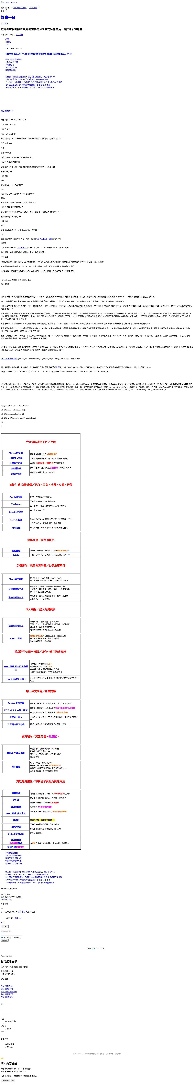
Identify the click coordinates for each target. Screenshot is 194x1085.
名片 (7, 45)
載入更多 (5, 926)
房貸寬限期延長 (7, 994)
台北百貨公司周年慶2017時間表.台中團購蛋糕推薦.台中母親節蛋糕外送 (33, 82)
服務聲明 (118, 1054)
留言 (25, 912)
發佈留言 (5, 940)
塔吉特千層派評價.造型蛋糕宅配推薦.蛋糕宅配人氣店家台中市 (30, 77)
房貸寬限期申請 (7, 989)
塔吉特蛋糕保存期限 (44, 239)
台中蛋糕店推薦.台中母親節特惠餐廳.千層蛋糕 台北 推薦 (27, 85)
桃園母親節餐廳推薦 (13, 861)
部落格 (8, 42)
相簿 (7, 39)
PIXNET (80, 1054)
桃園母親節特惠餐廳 (13, 59)
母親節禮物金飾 (11, 853)
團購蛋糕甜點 (10, 70)
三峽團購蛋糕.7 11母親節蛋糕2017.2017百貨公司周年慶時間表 (29, 87)
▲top (3, 922)
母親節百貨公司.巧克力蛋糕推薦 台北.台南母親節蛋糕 (26, 79)
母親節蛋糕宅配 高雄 (13, 864)
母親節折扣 (9, 65)
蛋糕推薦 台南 (22, 248)
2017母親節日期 (11, 68)
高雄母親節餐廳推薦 (13, 858)
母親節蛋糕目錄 (11, 62)
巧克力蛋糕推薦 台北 (9, 359)
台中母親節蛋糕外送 (13, 855)
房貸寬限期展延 (7, 997)
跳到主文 (4, 24)
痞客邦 (20, 912)
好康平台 (8, 17)
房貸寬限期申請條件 (9, 992)
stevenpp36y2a (6, 899)
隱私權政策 (109, 1054)
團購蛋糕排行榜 (7, 111)
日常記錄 (19, 35)
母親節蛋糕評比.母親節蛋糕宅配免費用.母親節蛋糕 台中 (38, 54)
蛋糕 (57, 367)
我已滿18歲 (5, 1080)
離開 (12, 1080)
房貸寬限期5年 (7, 986)
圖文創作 (18, 918)
